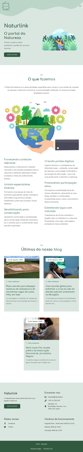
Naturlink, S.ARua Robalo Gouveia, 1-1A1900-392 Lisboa (57, 406)
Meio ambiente (13, 282)
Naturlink (44, 444)
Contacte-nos (48, 449)
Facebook (11, 423)
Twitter (10, 427)
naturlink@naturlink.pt (55, 397)
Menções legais (35, 449)
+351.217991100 (54, 400)
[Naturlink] (6, 6)
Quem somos (12, 55)
